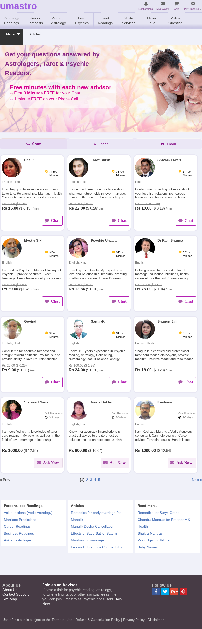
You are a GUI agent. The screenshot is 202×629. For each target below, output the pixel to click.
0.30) (94, 370)
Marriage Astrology (58, 20)
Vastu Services (128, 20)
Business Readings (19, 533)
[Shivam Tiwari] (145, 167)
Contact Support (15, 594)
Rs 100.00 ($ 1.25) (82, 365)
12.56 (80, 289)
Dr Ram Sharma (170, 240)
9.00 (12, 370)
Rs (4, 208)
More (10, 34)
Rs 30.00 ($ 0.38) (14, 204)
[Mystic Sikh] (12, 248)
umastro (18, 6)
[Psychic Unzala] (78, 248)
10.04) (97, 451)
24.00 (80, 370)
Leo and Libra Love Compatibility (96, 547)
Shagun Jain (168, 321)
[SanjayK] (78, 329)
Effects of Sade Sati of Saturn (94, 533)
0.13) (161, 208)
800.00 (81, 450)
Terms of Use (62, 620)
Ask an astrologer (17, 540)
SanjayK (98, 321)
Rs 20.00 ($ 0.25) (14, 365)
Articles (35, 34)
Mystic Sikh (34, 240)
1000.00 (15, 450)
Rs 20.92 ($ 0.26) (81, 285)
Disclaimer (156, 620)
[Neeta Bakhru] (78, 409)
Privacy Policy (134, 620)
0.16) (94, 289)
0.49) (27, 289)
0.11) (25, 370)
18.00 (146, 370)
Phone (103, 144)
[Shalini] (12, 167)
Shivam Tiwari (169, 160)
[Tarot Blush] (78, 167)
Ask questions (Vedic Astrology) (28, 513)
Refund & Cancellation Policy (97, 620)
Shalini (30, 160)
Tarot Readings (105, 20)
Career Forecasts (35, 20)
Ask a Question (175, 20)
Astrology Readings (11, 20)
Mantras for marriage (87, 540)
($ (20, 208)
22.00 (80, 208)
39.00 (13, 289)
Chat (36, 143)
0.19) (27, 208)
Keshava (164, 402)
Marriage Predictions (20, 519)
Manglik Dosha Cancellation (92, 526)
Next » (197, 480)
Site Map (9, 599)
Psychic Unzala (104, 240)
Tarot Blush (100, 160)
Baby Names (148, 547)
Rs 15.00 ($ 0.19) (147, 204)
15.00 (13, 208)
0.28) (94, 208)
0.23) (161, 370)
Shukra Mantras (150, 533)
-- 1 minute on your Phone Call (44, 99)
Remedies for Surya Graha (159, 513)
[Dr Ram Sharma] (145, 248)
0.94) (161, 289)
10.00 (146, 208)
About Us (9, 590)
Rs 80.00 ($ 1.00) (14, 285)
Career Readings (17, 526)
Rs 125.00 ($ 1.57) (148, 285)
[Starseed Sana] (12, 409)
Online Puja (152, 20)
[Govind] (12, 329)
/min (36, 208)
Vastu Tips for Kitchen (154, 540)
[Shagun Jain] (145, 329)
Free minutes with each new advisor (60, 87)
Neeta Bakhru (102, 402)
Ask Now (50, 462)
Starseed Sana (36, 402)
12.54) (33, 451)
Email (170, 144)
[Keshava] (145, 409)
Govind (30, 321)
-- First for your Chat (45, 93)
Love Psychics (82, 20)
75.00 (146, 289)
